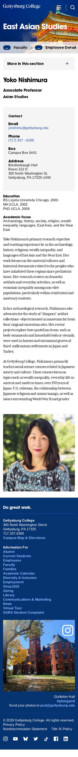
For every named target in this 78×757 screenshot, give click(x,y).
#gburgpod (66, 701)
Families (10, 569)
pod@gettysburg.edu (57, 705)
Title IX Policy (61, 729)
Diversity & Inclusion (20, 578)
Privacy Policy (14, 724)
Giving (8, 591)
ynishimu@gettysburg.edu (28, 128)
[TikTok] (45, 739)
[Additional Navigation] (59, 7)
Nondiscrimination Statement (25, 729)
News (7, 604)
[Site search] (72, 7)
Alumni (9, 551)
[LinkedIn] (65, 739)
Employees (12, 560)
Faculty (20, 47)
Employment (13, 582)
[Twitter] (35, 739)
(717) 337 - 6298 (21, 140)
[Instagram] (5, 739)
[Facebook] (56, 739)
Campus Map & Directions (24, 538)
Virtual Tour (12, 608)
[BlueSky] (25, 739)
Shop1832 (11, 586)
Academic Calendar (19, 573)
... (6, 47)
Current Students (17, 556)
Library (9, 595)
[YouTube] (15, 739)
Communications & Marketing (27, 599)
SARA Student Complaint (23, 612)
